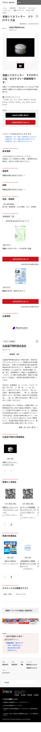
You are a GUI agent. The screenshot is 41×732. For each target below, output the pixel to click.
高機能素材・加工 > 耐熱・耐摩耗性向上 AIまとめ (20, 137)
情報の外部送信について (19, 693)
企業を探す (15, 664)
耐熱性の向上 (12, 650)
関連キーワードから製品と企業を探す (19, 610)
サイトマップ (6, 673)
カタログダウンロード (20, 259)
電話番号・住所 (14, 354)
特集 (22, 664)
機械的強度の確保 (14, 648)
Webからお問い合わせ (20, 115)
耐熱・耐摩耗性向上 (15, 645)
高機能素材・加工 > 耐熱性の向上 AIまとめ (18, 141)
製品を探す (5, 664)
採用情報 (29, 695)
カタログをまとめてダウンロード (16, 221)
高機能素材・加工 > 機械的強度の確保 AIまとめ (20, 139)
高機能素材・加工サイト (14, 643)
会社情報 (23, 695)
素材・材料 (8, 594)
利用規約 (16, 695)
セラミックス (20, 594)
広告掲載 (36, 695)
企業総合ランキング (31, 668)
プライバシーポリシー (20, 691)
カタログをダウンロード (20, 122)
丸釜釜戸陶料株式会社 (17, 27)
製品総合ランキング (31, 664)
